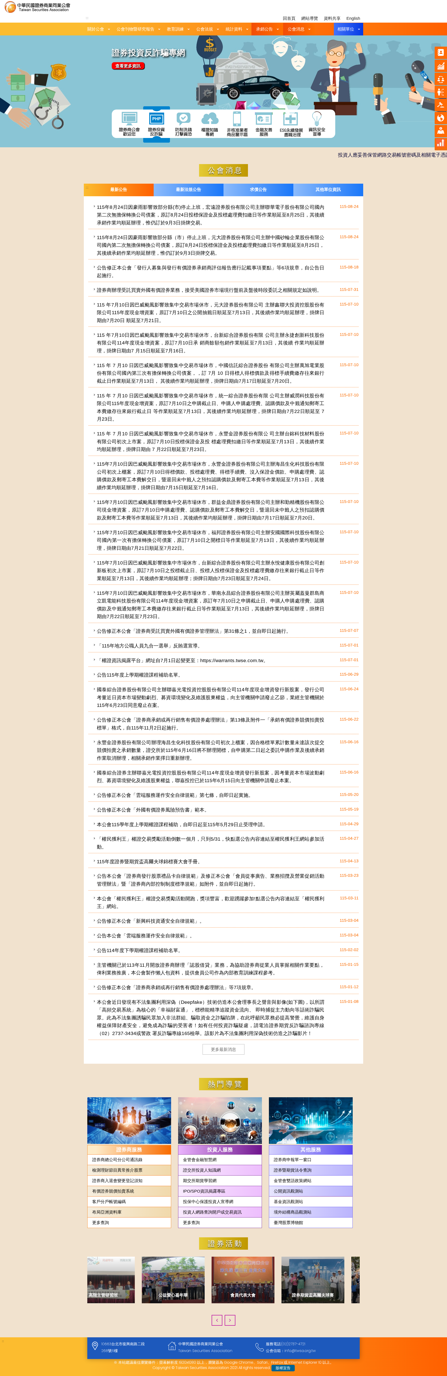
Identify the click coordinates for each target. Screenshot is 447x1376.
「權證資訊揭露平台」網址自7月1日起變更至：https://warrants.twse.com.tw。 (182, 660)
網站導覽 (309, 18)
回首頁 (289, 18)
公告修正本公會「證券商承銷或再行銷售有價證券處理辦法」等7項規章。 (176, 987)
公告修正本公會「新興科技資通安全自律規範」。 (150, 921)
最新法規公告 (188, 189)
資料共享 (332, 18)
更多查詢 (100, 1222)
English (353, 18)
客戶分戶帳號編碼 (109, 1201)
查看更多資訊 (128, 66)
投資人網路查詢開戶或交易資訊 (212, 1212)
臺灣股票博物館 (288, 1222)
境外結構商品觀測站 (293, 1212)
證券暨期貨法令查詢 (293, 1170)
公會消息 (296, 29)
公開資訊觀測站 (288, 1191)
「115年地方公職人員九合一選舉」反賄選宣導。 (150, 645)
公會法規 (204, 29)
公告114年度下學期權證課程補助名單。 (140, 950)
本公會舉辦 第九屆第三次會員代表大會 (188, 1279)
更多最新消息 (223, 1049)
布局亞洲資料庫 (107, 1212)
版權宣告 (283, 1368)
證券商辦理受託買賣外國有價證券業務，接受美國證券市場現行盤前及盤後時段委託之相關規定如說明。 (209, 290)
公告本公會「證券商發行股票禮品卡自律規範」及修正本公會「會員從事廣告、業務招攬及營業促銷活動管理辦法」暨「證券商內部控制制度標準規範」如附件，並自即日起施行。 (210, 880)
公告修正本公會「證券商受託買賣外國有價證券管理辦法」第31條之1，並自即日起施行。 (194, 631)
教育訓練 (175, 29)
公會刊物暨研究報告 (135, 29)
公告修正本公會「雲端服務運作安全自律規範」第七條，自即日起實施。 (175, 795)
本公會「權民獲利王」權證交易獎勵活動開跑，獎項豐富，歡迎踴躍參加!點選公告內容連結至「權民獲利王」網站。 (210, 902)
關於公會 (95, 29)
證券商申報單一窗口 (293, 1159)
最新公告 (118, 189)
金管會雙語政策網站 (293, 1180)
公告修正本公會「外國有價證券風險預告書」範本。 (153, 809)
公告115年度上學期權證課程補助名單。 (140, 675)
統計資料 (234, 29)
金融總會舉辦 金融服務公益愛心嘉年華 (118, 1279)
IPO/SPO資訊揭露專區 (204, 1191)
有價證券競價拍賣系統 (113, 1191)
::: (87, 18)
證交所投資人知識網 (202, 1170)
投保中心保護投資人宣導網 (208, 1201)
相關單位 (345, 29)
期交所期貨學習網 (200, 1180)
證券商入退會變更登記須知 (117, 1180)
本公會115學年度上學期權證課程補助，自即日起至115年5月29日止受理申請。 (182, 824)
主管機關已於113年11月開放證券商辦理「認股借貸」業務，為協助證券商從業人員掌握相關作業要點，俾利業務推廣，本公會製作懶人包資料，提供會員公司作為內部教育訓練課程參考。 (210, 969)
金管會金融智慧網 (200, 1159)
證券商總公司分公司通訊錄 (117, 1159)
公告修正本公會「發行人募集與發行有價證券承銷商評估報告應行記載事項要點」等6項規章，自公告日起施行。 (210, 271)
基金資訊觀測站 (288, 1201)
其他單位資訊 (328, 189)
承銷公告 (264, 29)
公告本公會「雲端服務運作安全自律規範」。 (146, 935)
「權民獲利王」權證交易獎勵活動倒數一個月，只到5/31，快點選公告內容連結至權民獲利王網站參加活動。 (210, 843)
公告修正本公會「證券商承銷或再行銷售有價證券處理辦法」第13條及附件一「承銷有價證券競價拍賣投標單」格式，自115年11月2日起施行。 (210, 723)
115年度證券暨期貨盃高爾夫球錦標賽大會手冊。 (150, 861)
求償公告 (258, 189)
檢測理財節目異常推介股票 (117, 1170)
